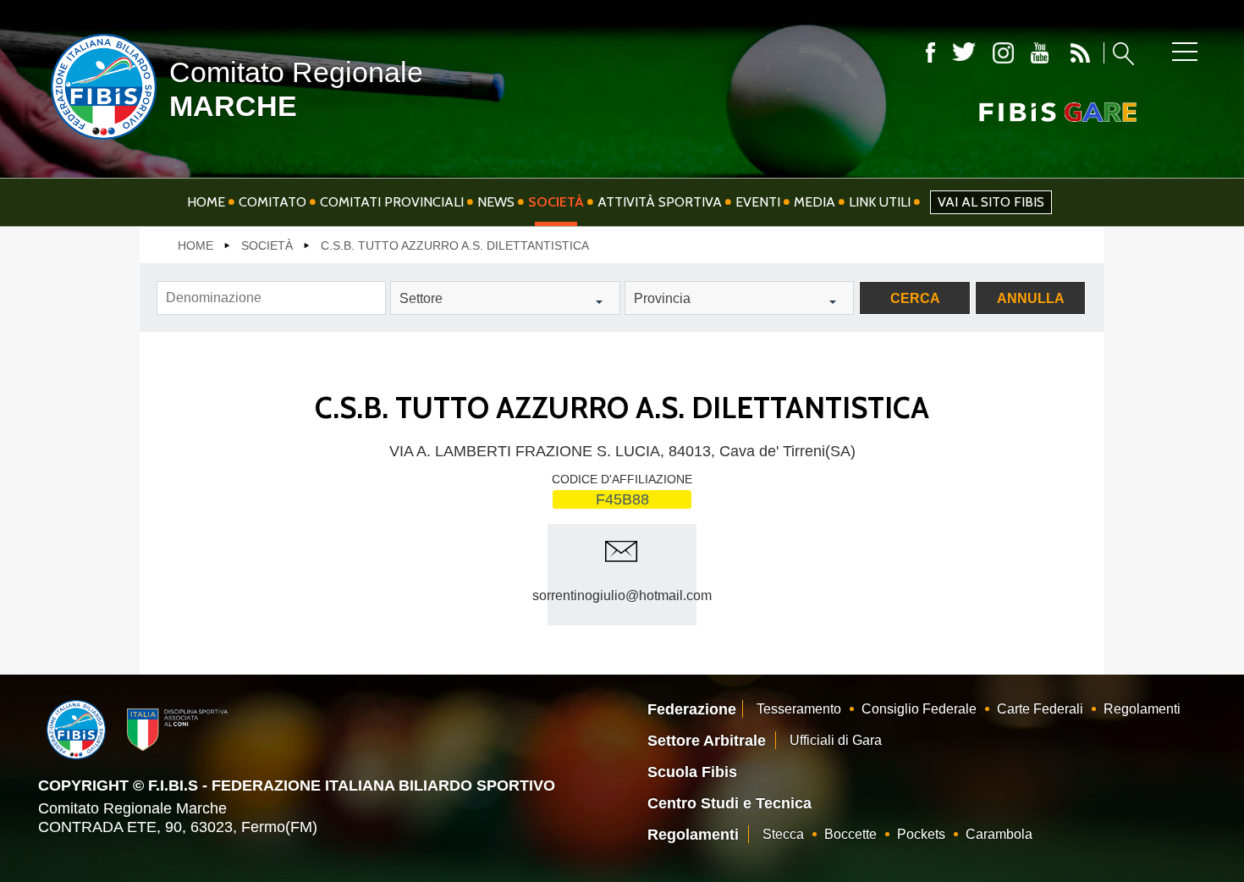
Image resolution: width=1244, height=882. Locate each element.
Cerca (915, 298)
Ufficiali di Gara (836, 740)
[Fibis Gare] (1029, 112)
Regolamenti (1142, 709)
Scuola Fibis (692, 771)
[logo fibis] (99, 143)
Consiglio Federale (919, 709)
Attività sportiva (659, 202)
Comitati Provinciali (392, 202)
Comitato (272, 202)
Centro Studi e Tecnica (729, 803)
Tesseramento (799, 709)
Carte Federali (1040, 709)
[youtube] (1039, 52)
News (496, 202)
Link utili (880, 202)
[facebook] (930, 52)
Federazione (691, 709)
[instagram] (1003, 52)
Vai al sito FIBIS (991, 202)
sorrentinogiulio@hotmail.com (622, 595)
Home (206, 202)
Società (556, 202)
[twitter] (964, 52)
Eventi (757, 202)
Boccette (850, 834)
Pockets (921, 834)
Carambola (999, 834)
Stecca (783, 834)
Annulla (1031, 298)
